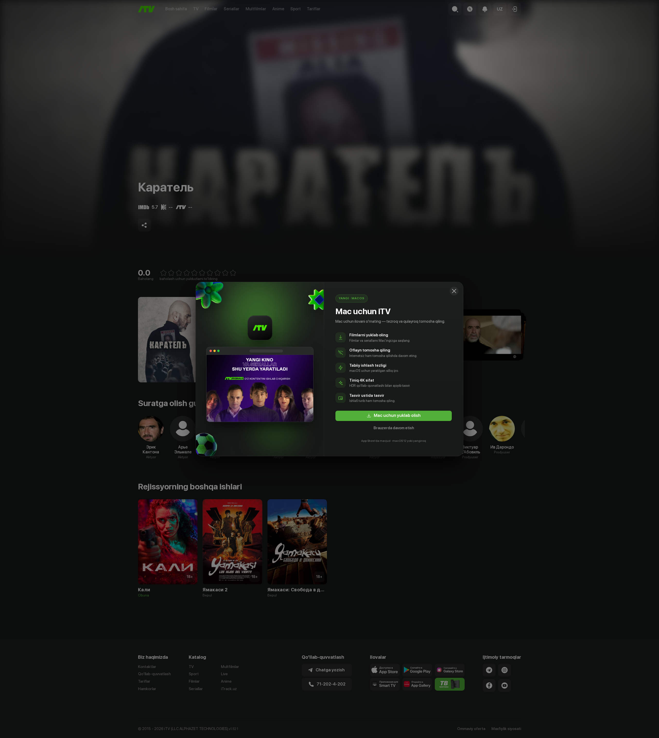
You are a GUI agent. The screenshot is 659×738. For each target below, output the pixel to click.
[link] (393, 416)
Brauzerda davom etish (394, 428)
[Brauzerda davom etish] (454, 291)
